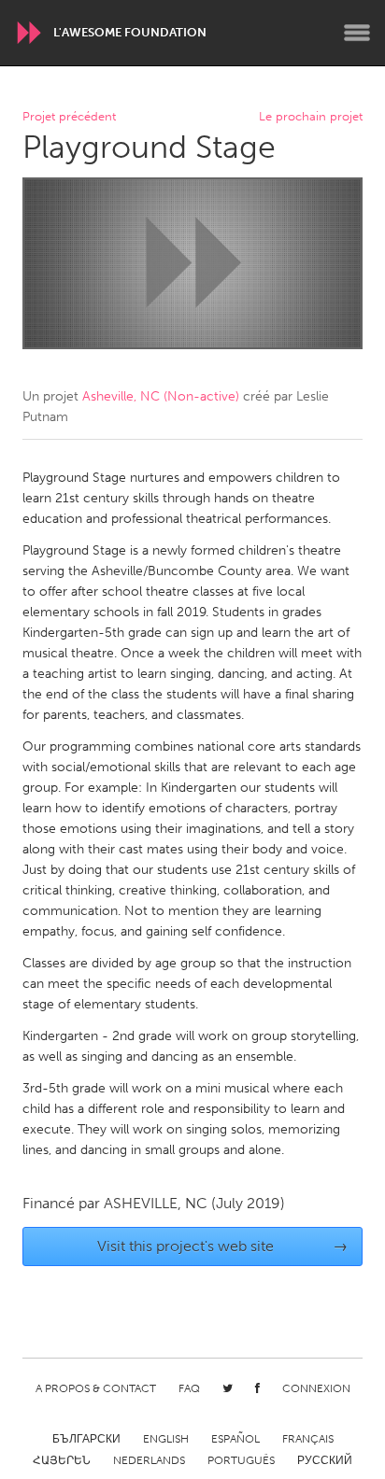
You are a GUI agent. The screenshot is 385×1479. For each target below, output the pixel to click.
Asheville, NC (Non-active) (160, 396)
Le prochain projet (311, 117)
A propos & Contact (96, 1388)
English (166, 1438)
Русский (324, 1460)
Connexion (316, 1388)
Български (86, 1438)
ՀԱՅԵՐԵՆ (62, 1460)
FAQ (189, 1388)
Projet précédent (69, 117)
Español (235, 1438)
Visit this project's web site (223, 1246)
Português (241, 1460)
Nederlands (149, 1460)
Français (308, 1438)
